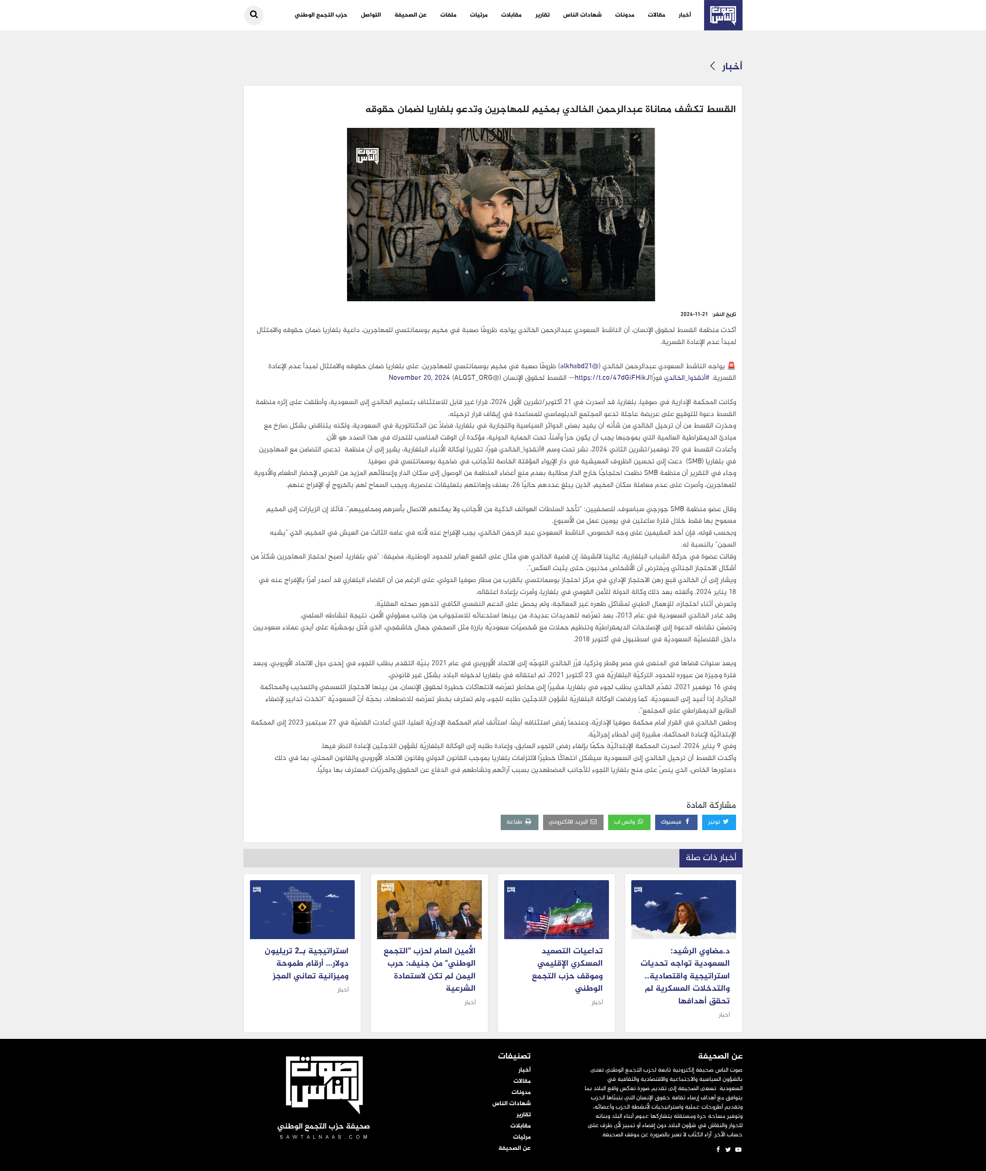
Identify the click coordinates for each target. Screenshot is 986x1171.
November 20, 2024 (419, 378)
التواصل (371, 15)
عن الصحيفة (410, 15)
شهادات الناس (582, 15)
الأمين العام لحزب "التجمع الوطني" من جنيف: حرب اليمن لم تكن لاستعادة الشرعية (430, 970)
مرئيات (479, 15)
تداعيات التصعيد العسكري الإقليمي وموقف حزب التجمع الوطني (567, 970)
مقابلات (511, 15)
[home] (723, 15)
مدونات (624, 15)
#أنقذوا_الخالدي (686, 378)
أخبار (685, 15)
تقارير (542, 15)
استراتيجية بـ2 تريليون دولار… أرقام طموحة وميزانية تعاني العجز (307, 964)
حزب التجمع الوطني (321, 15)
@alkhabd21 (579, 367)
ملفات (448, 15)
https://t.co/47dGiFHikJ (612, 378)
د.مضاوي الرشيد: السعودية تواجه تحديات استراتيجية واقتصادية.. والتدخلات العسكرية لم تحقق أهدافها (685, 976)
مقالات (656, 15)
